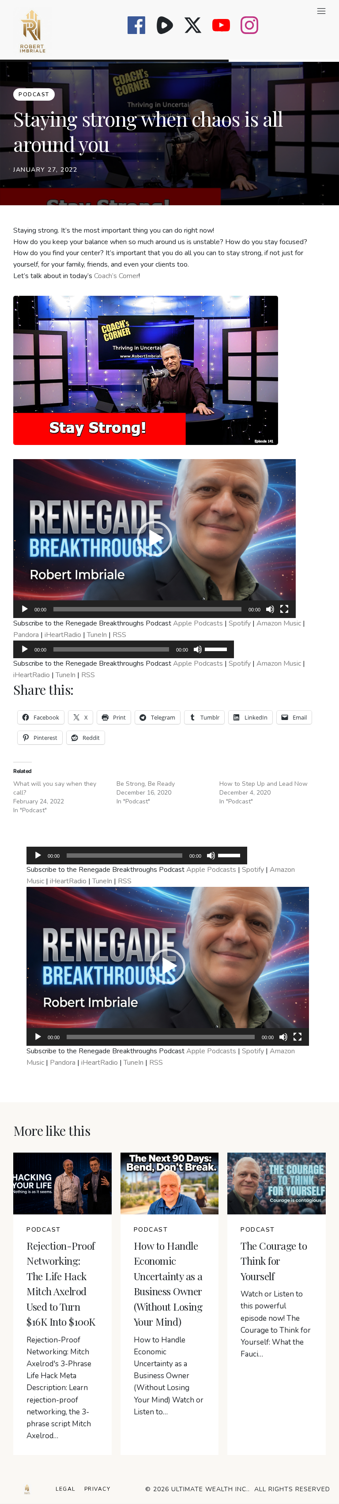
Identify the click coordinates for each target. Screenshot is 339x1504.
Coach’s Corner (116, 276)
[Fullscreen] (284, 609)
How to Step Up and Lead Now (263, 784)
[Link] (136, 25)
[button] (154, 538)
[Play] (24, 609)
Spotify (240, 623)
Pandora (26, 635)
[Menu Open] (193, 11)
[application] (154, 538)
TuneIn (97, 635)
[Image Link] (32, 31)
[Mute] (270, 609)
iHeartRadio (63, 635)
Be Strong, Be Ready (146, 784)
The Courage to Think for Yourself (274, 1261)
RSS (119, 635)
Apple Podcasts (198, 623)
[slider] (217, 648)
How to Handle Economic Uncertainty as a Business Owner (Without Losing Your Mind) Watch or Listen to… (168, 1376)
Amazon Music (278, 623)
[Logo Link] (27, 1489)
